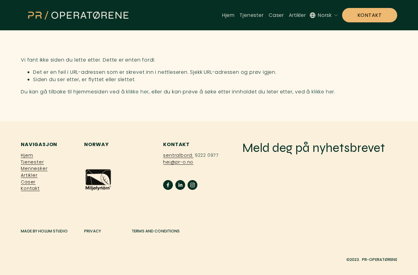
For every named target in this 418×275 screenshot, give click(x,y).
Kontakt (30, 188)
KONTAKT (369, 15)
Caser (276, 15)
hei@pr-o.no (178, 162)
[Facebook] (168, 185)
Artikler (297, 15)
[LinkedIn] (180, 185)
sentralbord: (178, 155)
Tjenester (251, 15)
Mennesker (34, 168)
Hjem (228, 15)
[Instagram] (192, 185)
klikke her (137, 91)
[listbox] (324, 15)
